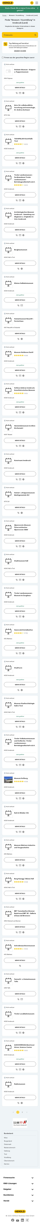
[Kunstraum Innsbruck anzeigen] (8, 460)
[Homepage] (8, 2)
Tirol (5, 1154)
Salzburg (7, 1151)
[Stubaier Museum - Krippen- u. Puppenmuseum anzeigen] (8, 71)
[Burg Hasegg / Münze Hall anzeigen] (8, 880)
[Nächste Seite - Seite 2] (26, 1112)
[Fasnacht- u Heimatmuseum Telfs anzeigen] (8, 980)
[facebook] (12, 1220)
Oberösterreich (9, 1161)
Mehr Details (20, 87)
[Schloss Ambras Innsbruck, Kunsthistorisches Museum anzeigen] (8, 390)
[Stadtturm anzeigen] (8, 668)
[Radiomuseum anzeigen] (8, 1084)
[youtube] (17, 1220)
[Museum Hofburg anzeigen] (8, 779)
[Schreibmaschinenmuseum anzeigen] (8, 947)
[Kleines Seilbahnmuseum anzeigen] (8, 283)
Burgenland (8, 1141)
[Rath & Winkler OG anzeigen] (8, 813)
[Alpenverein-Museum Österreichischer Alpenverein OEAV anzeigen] (8, 527)
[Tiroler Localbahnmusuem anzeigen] (8, 1014)
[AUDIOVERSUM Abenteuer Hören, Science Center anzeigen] (8, 1047)
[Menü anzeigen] (36, 3)
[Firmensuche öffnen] (31, 3)
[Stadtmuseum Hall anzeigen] (8, 561)
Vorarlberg (7, 1157)
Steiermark (7, 1144)
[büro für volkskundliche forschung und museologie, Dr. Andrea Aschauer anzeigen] (8, 108)
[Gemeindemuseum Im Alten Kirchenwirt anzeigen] (8, 427)
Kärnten (6, 1164)
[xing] (27, 1220)
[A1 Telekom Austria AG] (20, 1123)
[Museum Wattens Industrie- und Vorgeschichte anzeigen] (8, 846)
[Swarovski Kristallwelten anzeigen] (8, 631)
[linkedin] (22, 1220)
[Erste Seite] (13, 1112)
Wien (6, 1138)
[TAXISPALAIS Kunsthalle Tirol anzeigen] (8, 141)
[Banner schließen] (38, 8)
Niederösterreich (9, 1147)
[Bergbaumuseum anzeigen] (8, 250)
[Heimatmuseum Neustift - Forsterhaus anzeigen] (8, 320)
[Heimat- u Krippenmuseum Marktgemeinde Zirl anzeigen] (8, 494)
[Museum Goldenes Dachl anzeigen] (8, 353)
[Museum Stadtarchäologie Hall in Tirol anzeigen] (8, 705)
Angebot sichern (20, 51)
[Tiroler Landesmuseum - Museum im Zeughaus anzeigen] (8, 594)
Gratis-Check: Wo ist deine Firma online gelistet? (20, 9)
